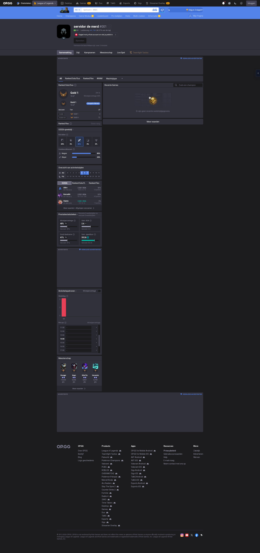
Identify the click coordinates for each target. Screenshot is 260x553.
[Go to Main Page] (7, 3)
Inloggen (251, 3)
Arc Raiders (107, 483)
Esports (105, 519)
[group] (79, 339)
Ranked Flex (94, 183)
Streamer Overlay (109, 525)
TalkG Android (137, 477)
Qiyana (65, 201)
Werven (196, 457)
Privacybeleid (170, 451)
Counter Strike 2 (109, 490)
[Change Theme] (235, 3)
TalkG (104, 516)
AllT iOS (134, 460)
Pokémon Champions (111, 460)
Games (105, 509)
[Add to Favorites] (110, 26)
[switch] (92, 291)
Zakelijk (196, 451)
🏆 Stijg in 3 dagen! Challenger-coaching (196, 10)
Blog (80, 457)
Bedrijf (81, 454)
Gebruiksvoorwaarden (173, 454)
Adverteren (198, 454)
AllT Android (136, 457)
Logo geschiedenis (86, 460)
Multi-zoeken (139, 16)
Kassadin (66, 194)
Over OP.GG (83, 451)
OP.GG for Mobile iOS (140, 454)
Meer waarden (153, 122)
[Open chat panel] (258, 73)
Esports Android (138, 483)
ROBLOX (105, 470)
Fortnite (105, 493)
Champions (71, 16)
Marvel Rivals (107, 480)
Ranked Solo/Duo (79, 183)
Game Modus (86, 16)
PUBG (104, 467)
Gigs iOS (134, 473)
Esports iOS (136, 486)
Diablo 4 (105, 496)
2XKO (104, 499)
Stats (127, 16)
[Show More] (223, 3)
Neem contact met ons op (175, 464)
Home (59, 16)
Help (165, 457)
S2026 (64, 183)
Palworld (105, 457)
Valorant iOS (136, 467)
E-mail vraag (169, 460)
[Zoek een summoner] (155, 9)
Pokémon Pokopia (109, 477)
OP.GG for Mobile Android (141, 451)
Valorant (105, 464)
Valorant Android (138, 464)
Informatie (154, 16)
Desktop (105, 506)
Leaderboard (102, 16)
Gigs (103, 522)
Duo (103, 512)
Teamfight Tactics (109, 454)
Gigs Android (136, 470)
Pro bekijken (116, 16)
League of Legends (45, 3)
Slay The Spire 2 (109, 486)
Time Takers (107, 503)
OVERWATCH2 (108, 473)
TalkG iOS (135, 480)
